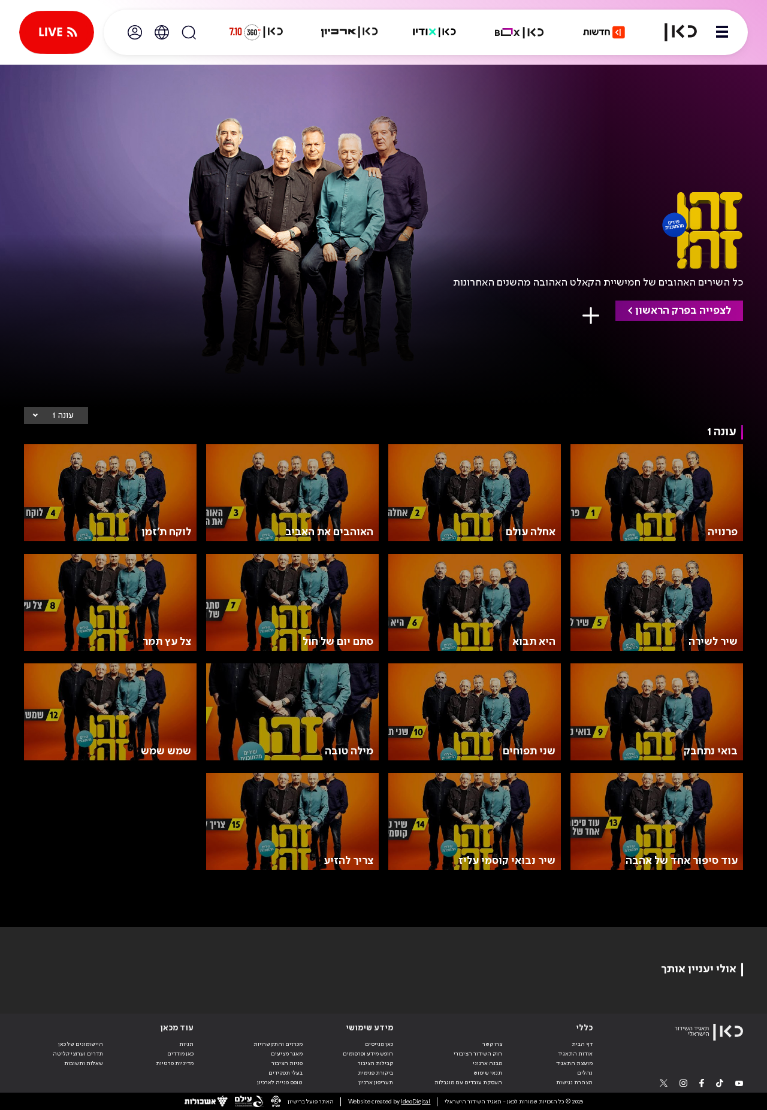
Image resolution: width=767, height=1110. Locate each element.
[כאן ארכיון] (349, 32)
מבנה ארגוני (487, 1063)
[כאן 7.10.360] (255, 32)
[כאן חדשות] (604, 32)
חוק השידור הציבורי (478, 1054)
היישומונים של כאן (80, 1044)
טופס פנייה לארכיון (280, 1082)
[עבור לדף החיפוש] (189, 32)
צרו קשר (492, 1044)
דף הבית (582, 1044)
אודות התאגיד (575, 1054)
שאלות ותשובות (83, 1063)
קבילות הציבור (375, 1063)
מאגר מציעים (287, 1054)
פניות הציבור (287, 1063)
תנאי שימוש (487, 1073)
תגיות (186, 1044)
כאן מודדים (180, 1054)
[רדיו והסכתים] (434, 32)
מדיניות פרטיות (175, 1063)
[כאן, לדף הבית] (673, 32)
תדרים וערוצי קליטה (78, 1054)
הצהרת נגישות (574, 1082)
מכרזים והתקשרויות (278, 1044)
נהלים (585, 1073)
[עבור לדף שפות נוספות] (162, 32)
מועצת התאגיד (574, 1063)
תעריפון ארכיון (375, 1082)
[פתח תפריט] (722, 32)
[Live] (56, 32)
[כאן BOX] (519, 32)
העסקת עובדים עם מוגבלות (468, 1082)
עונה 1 (63, 415)
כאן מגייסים (379, 1044)
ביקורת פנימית (375, 1073)
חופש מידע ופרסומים (368, 1054)
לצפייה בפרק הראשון (683, 310)
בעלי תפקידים (285, 1073)
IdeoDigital (415, 1102)
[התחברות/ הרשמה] (135, 32)
